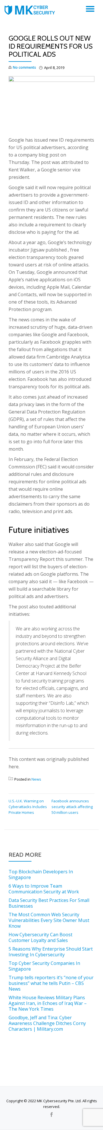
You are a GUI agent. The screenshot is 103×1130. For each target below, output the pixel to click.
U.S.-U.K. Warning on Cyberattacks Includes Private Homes (28, 806)
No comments (24, 67)
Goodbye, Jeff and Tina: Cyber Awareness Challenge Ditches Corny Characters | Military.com (47, 1023)
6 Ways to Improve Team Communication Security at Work (44, 889)
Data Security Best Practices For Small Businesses (49, 903)
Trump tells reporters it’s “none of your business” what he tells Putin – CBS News (51, 983)
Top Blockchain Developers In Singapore (41, 874)
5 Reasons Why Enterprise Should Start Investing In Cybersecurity (51, 952)
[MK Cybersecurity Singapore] (30, 10)
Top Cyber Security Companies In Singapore (44, 966)
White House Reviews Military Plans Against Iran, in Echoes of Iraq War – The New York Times (48, 1003)
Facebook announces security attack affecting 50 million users (72, 806)
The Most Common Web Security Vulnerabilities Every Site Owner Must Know (49, 920)
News (36, 779)
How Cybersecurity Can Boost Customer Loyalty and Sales (40, 937)
